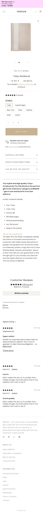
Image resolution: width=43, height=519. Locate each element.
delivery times (13, 147)
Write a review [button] (21, 293)
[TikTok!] (14, 436)
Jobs (4, 481)
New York (10, 110)
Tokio (9, 105)
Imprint (5, 485)
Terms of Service (9, 496)
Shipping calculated (26, 84)
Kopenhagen (20, 105)
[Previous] (14, 62)
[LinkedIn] (19, 436)
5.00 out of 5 (27, 284)
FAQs (5, 477)
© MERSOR (21, 510)
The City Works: (15, 234)
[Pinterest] (9, 436)
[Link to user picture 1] (8, 355)
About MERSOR (8, 449)
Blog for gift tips (9, 457)
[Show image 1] (19, 62)
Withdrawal (7, 493)
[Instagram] (3, 436)
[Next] (28, 62)
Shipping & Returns (15, 155)
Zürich (17, 115)
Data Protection (9, 489)
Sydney (29, 110)
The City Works (21, 71)
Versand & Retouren (11, 473)
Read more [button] (7, 346)
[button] (11, 95)
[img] (8, 328)
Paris (20, 110)
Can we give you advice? (18, 169)
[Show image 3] (23, 62)
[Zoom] (38, 21)
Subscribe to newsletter (12, 453)
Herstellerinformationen (18, 162)
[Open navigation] (4, 11)
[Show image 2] (21, 62)
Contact (6, 500)
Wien (9, 115)
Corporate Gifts (9, 461)
